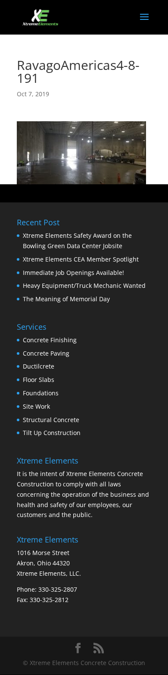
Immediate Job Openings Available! (73, 272)
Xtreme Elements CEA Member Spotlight (81, 259)
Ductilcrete (38, 366)
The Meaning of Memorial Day (66, 299)
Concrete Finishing (50, 340)
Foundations (41, 393)
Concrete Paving (46, 353)
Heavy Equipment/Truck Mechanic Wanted (84, 285)
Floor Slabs (38, 379)
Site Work (36, 406)
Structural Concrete (51, 420)
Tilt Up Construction (52, 433)
